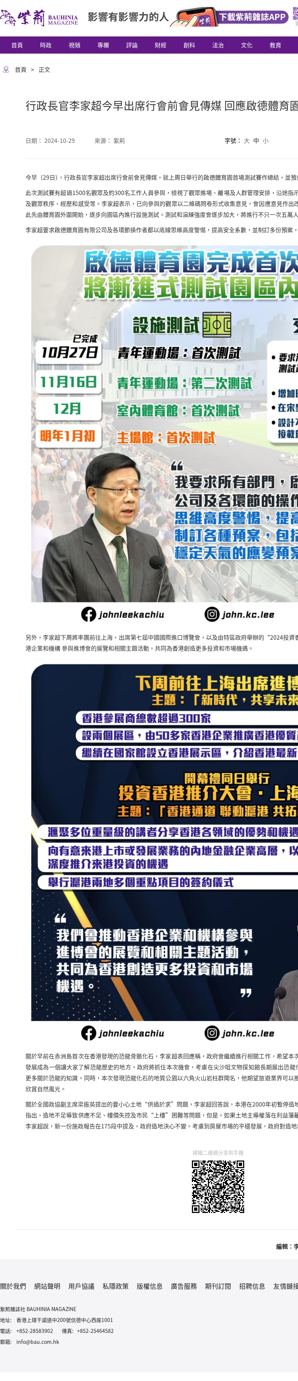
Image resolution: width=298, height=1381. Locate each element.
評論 (132, 44)
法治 (218, 44)
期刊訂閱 (218, 1286)
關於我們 (13, 1286)
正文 (44, 69)
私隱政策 (115, 1286)
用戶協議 (81, 1286)
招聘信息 (252, 1286)
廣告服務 (184, 1286)
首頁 (17, 44)
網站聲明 (47, 1286)
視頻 (74, 44)
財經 (160, 44)
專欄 (103, 44)
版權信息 (150, 1286)
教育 (275, 44)
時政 (46, 44)
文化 (247, 44)
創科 (189, 44)
